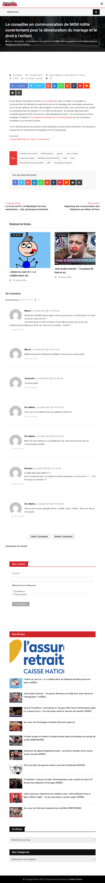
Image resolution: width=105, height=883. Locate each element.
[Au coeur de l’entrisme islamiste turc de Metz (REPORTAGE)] (15, 812)
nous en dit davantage (62, 117)
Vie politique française (63, 163)
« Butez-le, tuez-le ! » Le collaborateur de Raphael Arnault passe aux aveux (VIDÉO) (57, 681)
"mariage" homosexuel (28, 153)
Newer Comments (64, 536)
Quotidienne (19, 591)
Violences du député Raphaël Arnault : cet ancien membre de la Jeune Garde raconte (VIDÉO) (58, 752)
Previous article (13, 203)
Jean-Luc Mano (72, 153)
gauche (60, 153)
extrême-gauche (47, 153)
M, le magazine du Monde (40, 117)
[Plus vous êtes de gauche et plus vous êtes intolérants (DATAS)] (15, 769)
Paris (72, 158)
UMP (48, 163)
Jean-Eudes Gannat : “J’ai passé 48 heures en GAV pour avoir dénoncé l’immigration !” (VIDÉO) (58, 695)
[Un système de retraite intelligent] (36, 656)
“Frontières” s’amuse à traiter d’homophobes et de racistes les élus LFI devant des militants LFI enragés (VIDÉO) (58, 781)
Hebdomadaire (20, 594)
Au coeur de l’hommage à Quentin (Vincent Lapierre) (49, 722)
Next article (93, 203)
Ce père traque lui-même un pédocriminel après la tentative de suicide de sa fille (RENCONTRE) (60, 738)
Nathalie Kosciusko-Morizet (49, 158)
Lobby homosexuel (26, 158)
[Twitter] (22, 182)
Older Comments (39, 536)
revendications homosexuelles (31, 163)
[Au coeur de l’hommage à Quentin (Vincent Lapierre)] (15, 726)
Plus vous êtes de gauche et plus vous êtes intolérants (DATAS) (54, 765)
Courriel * (16, 573)
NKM (65, 158)
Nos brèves (19, 41)
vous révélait (47, 101)
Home (10, 41)
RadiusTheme (76, 879)
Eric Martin (29, 407)
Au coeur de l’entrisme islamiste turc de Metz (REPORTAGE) (52, 808)
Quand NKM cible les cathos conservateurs (30, 139)
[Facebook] (15, 182)
